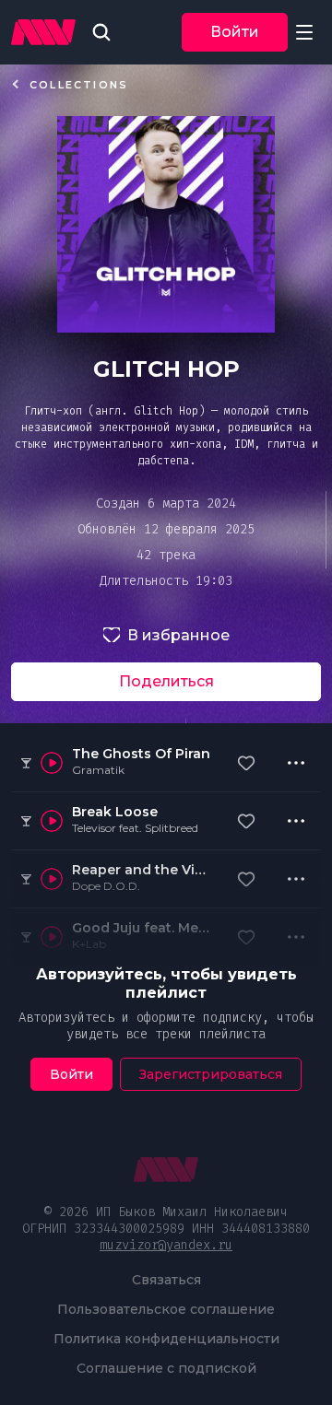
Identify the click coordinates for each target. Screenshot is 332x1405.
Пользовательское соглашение (166, 1309)
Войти (234, 32)
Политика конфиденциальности (166, 1338)
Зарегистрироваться (210, 1074)
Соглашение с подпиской (166, 1368)
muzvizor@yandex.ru (166, 1245)
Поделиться (166, 681)
